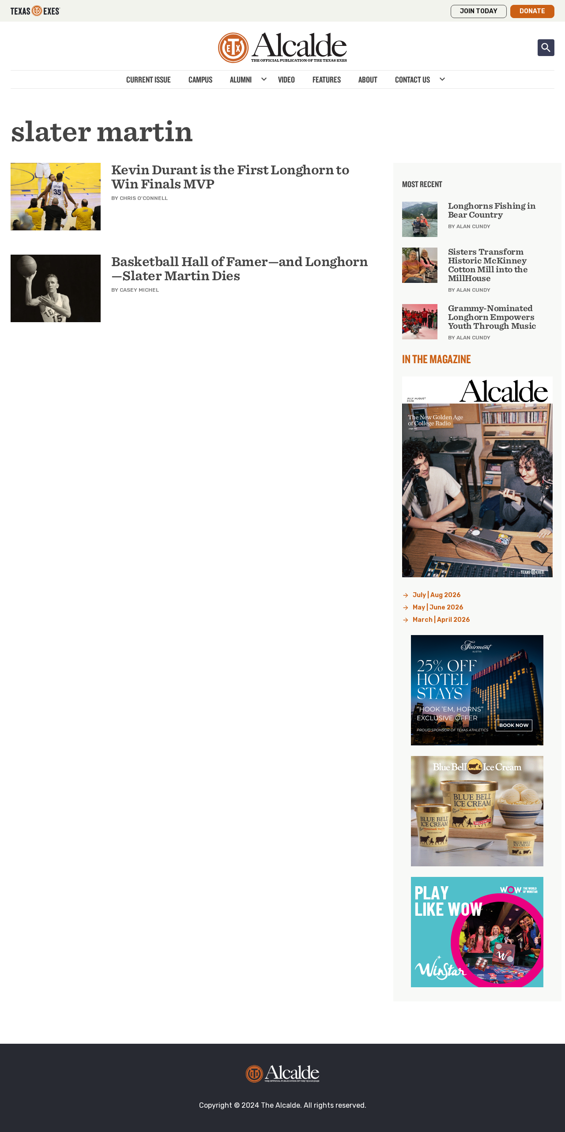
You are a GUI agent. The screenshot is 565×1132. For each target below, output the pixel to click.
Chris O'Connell (144, 198)
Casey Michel (139, 290)
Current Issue (148, 79)
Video (286, 79)
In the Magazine (436, 359)
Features (327, 79)
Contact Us (412, 79)
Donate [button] (532, 11)
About (367, 79)
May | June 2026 (438, 607)
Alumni (241, 79)
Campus (200, 79)
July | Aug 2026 (437, 595)
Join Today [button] (478, 11)
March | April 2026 (441, 620)
